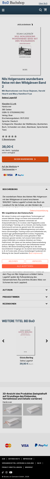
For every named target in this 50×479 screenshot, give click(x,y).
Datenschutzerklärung (39, 210)
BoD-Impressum (35, 253)
